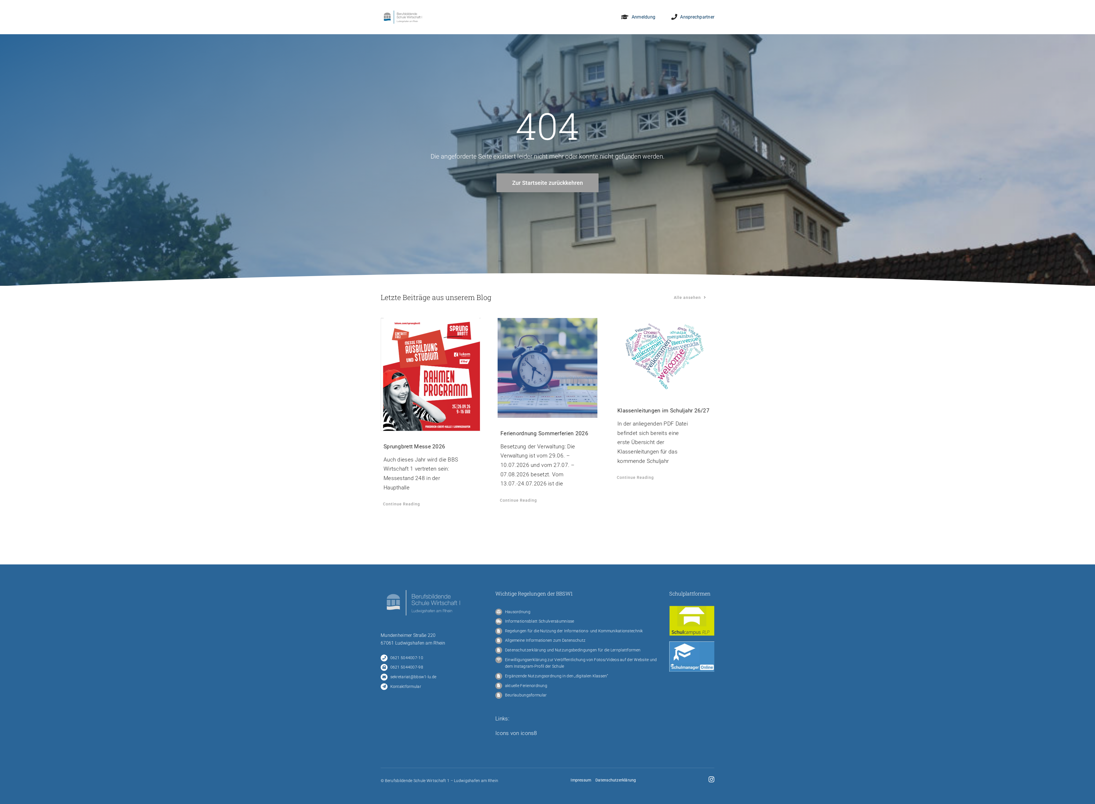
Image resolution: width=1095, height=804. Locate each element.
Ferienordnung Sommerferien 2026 (544, 433)
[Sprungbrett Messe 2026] (430, 374)
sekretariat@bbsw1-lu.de (413, 677)
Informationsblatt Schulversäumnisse (539, 621)
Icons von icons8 (516, 733)
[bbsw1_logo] (403, 13)
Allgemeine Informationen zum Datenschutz (545, 640)
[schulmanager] (691, 644)
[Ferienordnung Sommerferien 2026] (547, 368)
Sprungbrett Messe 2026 (414, 446)
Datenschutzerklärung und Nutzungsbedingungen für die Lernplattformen (572, 650)
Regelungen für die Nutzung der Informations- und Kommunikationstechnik (574, 631)
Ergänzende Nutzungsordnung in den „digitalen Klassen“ (556, 676)
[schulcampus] (691, 608)
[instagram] (711, 779)
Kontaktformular (405, 686)
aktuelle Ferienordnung (526, 685)
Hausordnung (517, 611)
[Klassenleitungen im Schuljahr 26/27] (664, 356)
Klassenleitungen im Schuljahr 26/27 (663, 410)
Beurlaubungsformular (526, 695)
